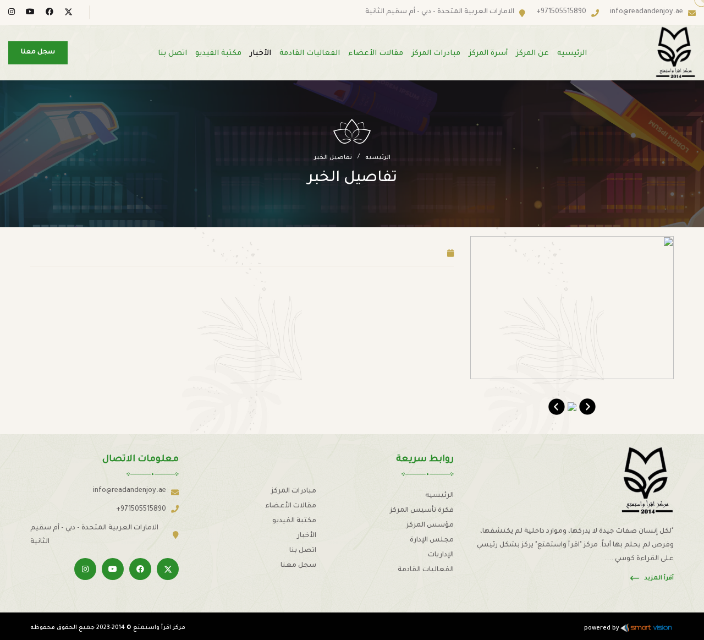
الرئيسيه (572, 54)
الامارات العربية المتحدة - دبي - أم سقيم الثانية (439, 12)
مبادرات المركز (435, 54)
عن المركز (532, 54)
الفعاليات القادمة (309, 54)
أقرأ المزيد (659, 578)
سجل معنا (298, 566)
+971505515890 (561, 12)
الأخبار (260, 54)
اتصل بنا (172, 54)
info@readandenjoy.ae (646, 12)
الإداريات (441, 555)
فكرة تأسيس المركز (422, 511)
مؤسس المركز (430, 525)
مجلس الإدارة (432, 540)
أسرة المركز (488, 54)
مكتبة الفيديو (218, 54)
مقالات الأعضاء (375, 54)
